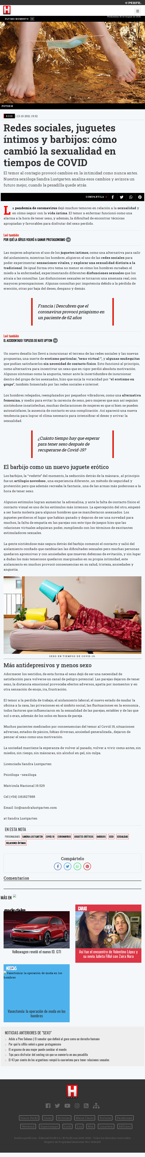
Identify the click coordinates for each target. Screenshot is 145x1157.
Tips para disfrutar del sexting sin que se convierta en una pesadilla (48, 1054)
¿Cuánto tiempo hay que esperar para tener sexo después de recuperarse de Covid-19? (68, 444)
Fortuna (105, 1118)
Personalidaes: (12, 836)
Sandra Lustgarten (32, 836)
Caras (48, 1118)
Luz (79, 1126)
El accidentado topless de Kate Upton (28, 340)
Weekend (28, 1126)
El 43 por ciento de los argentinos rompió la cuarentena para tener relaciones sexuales (59, 1060)
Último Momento (17, 18)
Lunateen (106, 1126)
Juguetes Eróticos (83, 836)
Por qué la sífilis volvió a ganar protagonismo (34, 239)
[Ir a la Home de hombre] (7, 10)
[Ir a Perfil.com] (132, 2)
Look (67, 1126)
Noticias (64, 1118)
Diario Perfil (29, 1118)
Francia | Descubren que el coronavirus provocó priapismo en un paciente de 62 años (71, 311)
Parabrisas (124, 1118)
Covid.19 (50, 836)
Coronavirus (64, 836)
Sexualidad (122, 836)
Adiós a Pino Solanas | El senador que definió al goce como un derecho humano (54, 1039)
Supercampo (49, 1126)
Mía (90, 1126)
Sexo (111, 836)
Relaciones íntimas (16, 843)
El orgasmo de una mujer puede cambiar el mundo (37, 1049)
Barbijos (101, 836)
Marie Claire (85, 1118)
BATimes (125, 1126)
